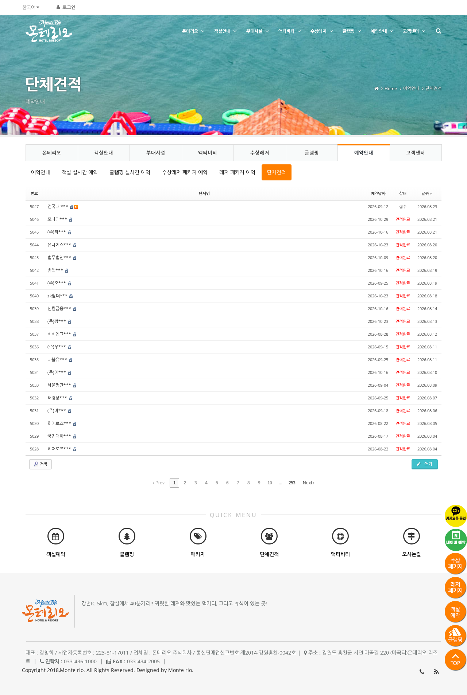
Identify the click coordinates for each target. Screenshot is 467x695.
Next (308, 482)
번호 (34, 193)
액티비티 (286, 31)
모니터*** (57, 219)
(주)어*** (57, 372)
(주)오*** (57, 283)
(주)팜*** (57, 321)
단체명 (204, 193)
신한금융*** (59, 308)
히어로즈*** (59, 423)
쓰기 (427, 463)
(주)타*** (57, 232)
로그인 (69, 7)
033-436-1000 (422, 672)
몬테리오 (190, 31)
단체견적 (433, 88)
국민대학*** (59, 436)
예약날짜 (378, 193)
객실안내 (222, 31)
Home (391, 88)
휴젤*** (55, 270)
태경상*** (57, 398)
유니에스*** (59, 245)
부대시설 (254, 31)
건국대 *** (58, 206)
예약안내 (379, 31)
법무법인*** (59, 257)
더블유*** (57, 359)
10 (269, 482)
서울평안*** (59, 385)
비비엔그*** (59, 334)
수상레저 (318, 31)
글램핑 (349, 31)
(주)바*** (57, 410)
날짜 (425, 193)
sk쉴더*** (58, 296)
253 (292, 482)
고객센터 (411, 31)
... (280, 482)
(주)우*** (57, 347)
